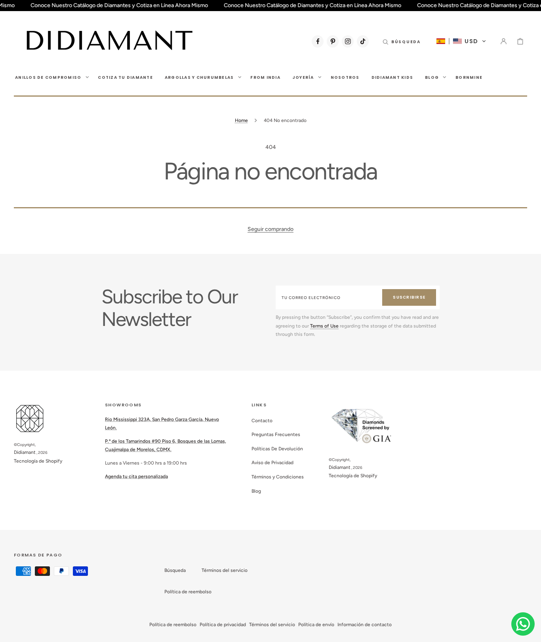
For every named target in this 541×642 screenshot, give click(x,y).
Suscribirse (409, 297)
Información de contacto (364, 624)
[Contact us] (523, 624)
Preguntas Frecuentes (275, 434)
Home (241, 120)
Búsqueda (175, 570)
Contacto (261, 420)
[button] (402, 41)
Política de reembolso (187, 591)
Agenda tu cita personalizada (136, 476)
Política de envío (316, 624)
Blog (256, 491)
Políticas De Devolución (277, 448)
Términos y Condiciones (277, 477)
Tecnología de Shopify (38, 461)
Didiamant (25, 452)
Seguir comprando (270, 229)
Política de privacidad (223, 624)
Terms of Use (324, 326)
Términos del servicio (225, 570)
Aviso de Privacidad (272, 462)
